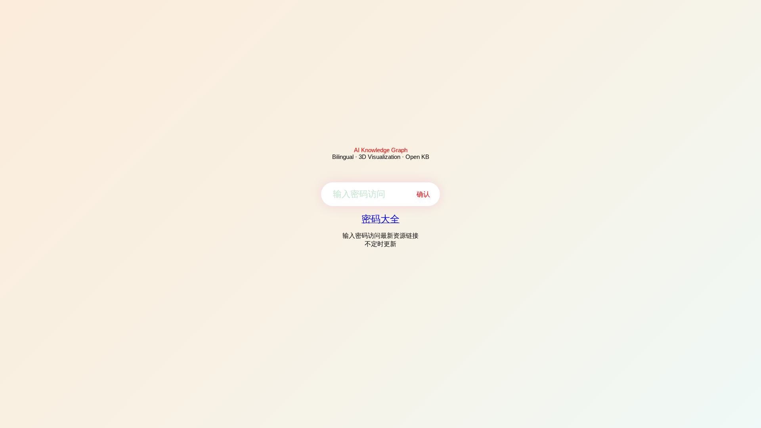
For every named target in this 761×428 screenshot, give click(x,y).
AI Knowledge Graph (380, 150)
